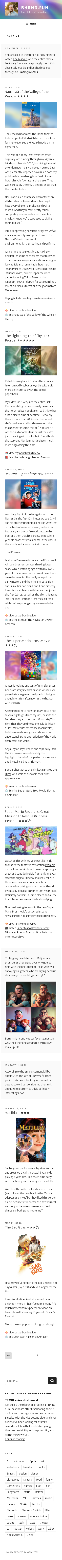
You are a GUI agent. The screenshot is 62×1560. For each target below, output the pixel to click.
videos (30, 1528)
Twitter (17, 1528)
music (48, 1498)
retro (10, 1516)
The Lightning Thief (25, 457)
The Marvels (20, 59)
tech (21, 1522)
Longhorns (13, 1491)
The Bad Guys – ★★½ (22, 1227)
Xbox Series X (15, 1534)
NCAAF (24, 1504)
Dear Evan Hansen (23, 1336)
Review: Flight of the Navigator (29, 474)
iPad (38, 1485)
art (42, 1461)
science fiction (38, 1516)
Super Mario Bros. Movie (32, 790)
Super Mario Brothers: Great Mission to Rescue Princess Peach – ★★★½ (27, 816)
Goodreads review (29, 452)
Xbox (51, 1528)
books (41, 1467)
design (23, 1473)
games (28, 1485)
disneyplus (13, 1479)
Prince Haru (40, 915)
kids (47, 1485)
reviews (21, 1516)
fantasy (27, 1479)
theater (44, 1522)
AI (8, 1461)
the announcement (31, 1071)
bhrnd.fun (35, 7)
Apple (33, 1461)
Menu (33, 23)
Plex (47, 1510)
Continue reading (15, 1439)
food (39, 1479)
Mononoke (44, 298)
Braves (11, 1473)
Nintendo (12, 1510)
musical (11, 1504)
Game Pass (13, 1485)
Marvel (39, 1491)
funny (49, 1479)
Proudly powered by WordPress (22, 1552)
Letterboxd (21, 615)
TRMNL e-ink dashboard (21, 1400)
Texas (31, 1522)
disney (34, 1473)
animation (19, 1461)
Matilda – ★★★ (17, 1113)
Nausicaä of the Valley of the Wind (33, 314)
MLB (25, 1498)
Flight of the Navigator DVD (34, 619)
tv (8, 1528)
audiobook (13, 1467)
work (41, 1528)
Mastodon (13, 1498)
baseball (28, 1467)
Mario (27, 1491)
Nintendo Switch (31, 1510)
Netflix (36, 1504)
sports (10, 1522)
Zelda (30, 1534)
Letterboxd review (25, 310)
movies (36, 1498)
